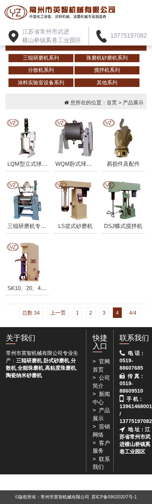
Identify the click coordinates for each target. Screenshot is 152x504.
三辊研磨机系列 (41, 58)
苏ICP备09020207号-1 (114, 497)
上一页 (58, 313)
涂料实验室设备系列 (41, 82)
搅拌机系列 (107, 70)
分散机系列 (41, 70)
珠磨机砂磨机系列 (107, 58)
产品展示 (133, 102)
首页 (112, 102)
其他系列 (107, 82)
